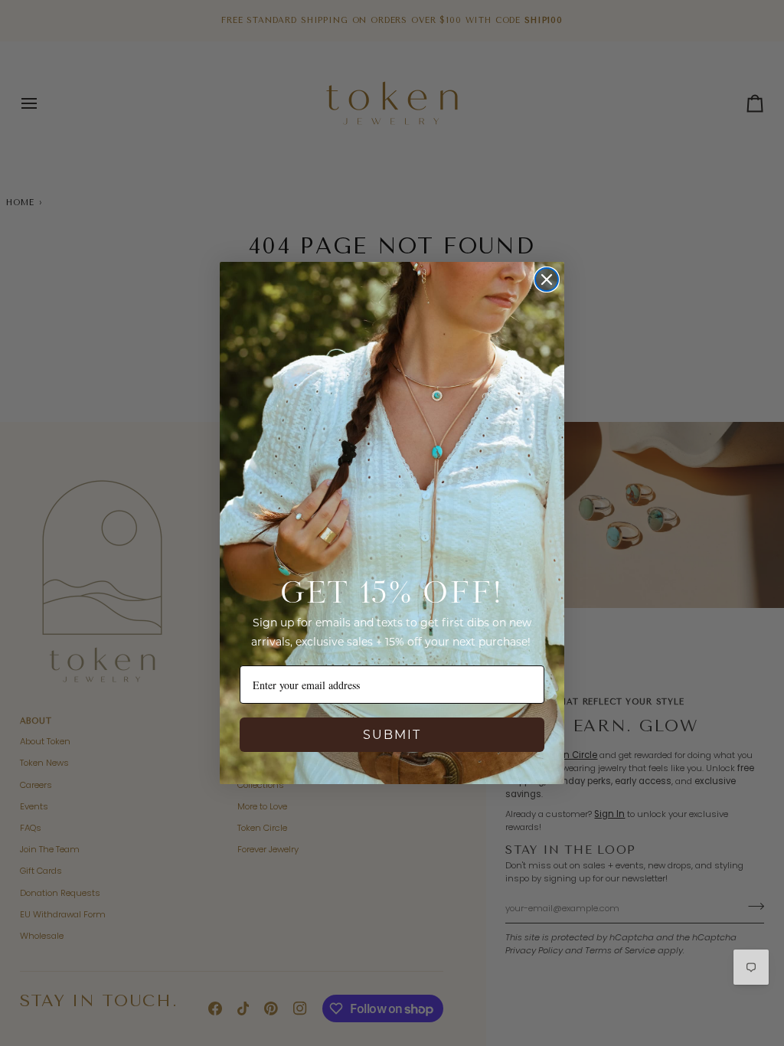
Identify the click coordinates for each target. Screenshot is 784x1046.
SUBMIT (392, 734)
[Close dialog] (546, 279)
